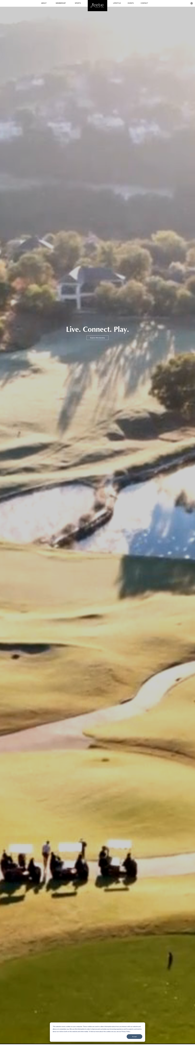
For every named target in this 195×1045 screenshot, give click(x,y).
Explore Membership (97, 338)
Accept (134, 1036)
